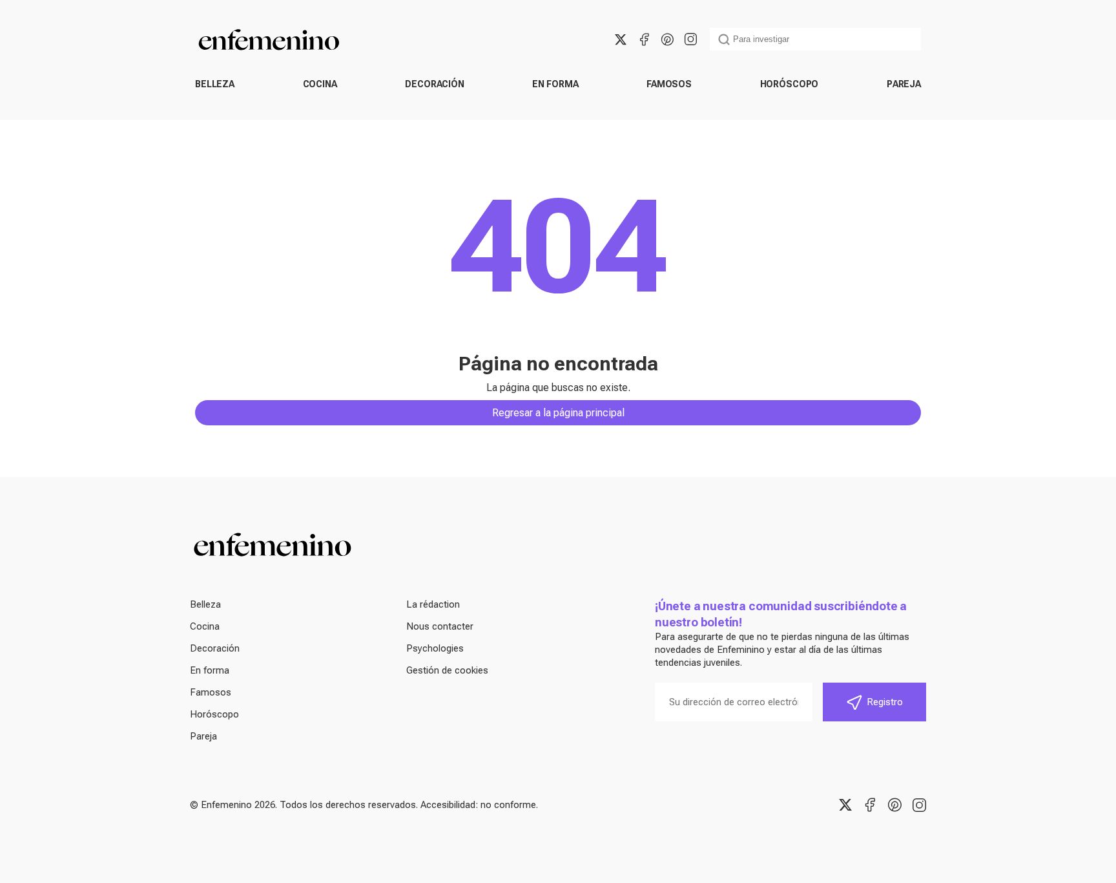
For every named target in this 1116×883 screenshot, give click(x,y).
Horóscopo (789, 84)
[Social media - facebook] (643, 39)
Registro (885, 702)
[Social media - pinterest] (667, 39)
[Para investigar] (724, 39)
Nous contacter (439, 626)
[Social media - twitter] (620, 39)
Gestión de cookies (447, 670)
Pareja (904, 84)
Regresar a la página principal (558, 413)
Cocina (320, 84)
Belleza (214, 84)
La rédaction (433, 604)
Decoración (434, 84)
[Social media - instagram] (690, 39)
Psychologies (435, 648)
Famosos (669, 84)
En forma (555, 84)
